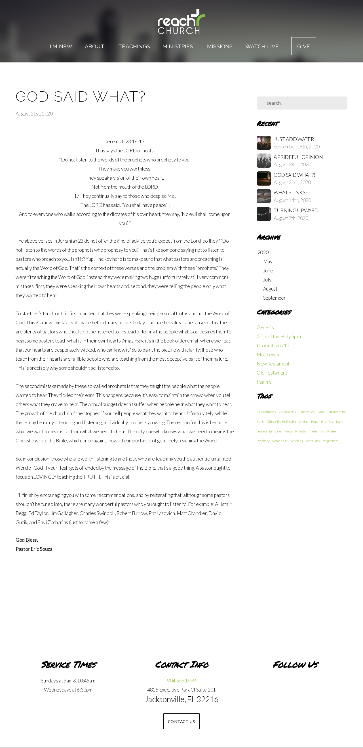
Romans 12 (280, 441)
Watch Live (262, 46)
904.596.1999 (181, 681)
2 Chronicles (287, 412)
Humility (327, 421)
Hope (314, 421)
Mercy (288, 431)
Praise (331, 431)
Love (278, 431)
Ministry (301, 431)
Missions (220, 46)
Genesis (265, 327)
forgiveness (330, 441)
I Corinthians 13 (273, 345)
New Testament (273, 364)
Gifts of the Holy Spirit (280, 336)
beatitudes (313, 441)
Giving (303, 421)
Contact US (181, 721)
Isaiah (340, 421)
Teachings (134, 46)
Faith (321, 412)
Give (303, 46)
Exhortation (306, 412)
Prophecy (263, 441)
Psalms (264, 382)
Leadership (264, 431)
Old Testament (272, 373)
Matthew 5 (268, 355)
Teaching (297, 441)
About (95, 46)
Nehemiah (317, 431)
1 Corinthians (266, 412)
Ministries (178, 46)
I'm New (61, 46)
